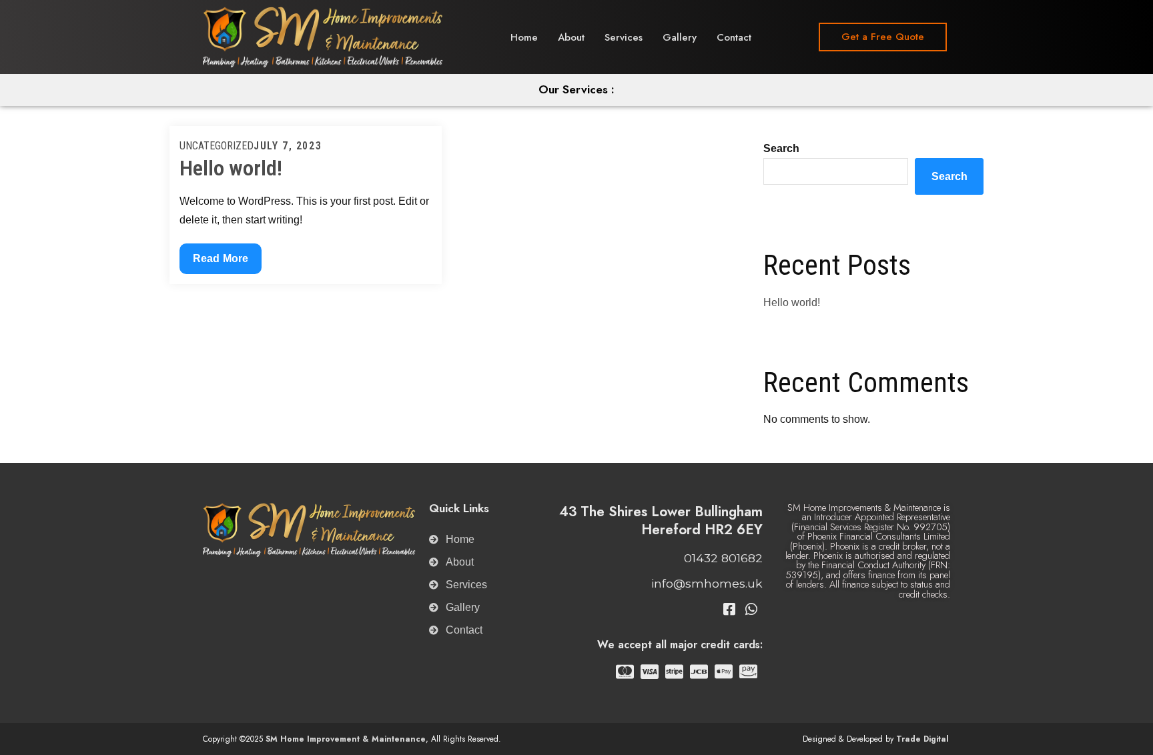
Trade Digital (922, 739)
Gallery (680, 37)
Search (781, 148)
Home (524, 37)
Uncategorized (216, 145)
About (571, 37)
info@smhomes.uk (707, 583)
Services (624, 37)
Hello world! (230, 168)
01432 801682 (723, 558)
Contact (734, 37)
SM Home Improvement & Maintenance (346, 739)
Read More (220, 253)
